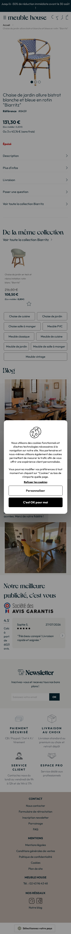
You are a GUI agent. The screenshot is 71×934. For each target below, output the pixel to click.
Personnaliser (35, 490)
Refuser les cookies (35, 482)
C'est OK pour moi (35, 502)
